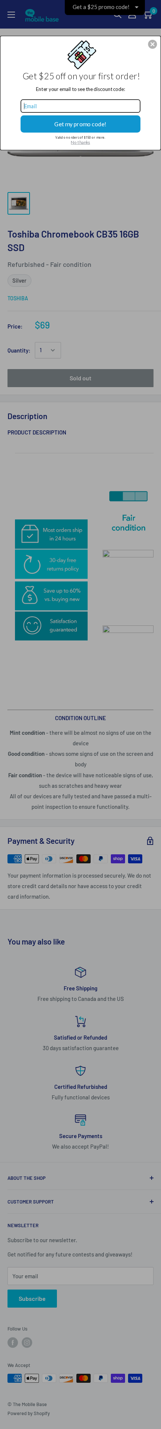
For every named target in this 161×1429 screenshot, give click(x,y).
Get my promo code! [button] (80, 123)
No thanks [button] (80, 142)
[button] (152, 43)
